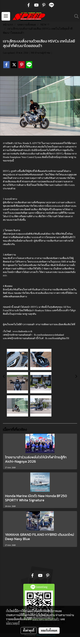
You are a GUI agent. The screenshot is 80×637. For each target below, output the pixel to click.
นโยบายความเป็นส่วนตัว (45, 619)
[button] (75, 16)
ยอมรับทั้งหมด (49, 630)
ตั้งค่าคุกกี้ (28, 630)
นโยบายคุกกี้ (13, 623)
